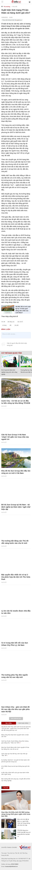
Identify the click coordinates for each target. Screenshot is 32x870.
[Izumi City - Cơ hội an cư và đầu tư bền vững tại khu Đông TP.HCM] (16, 388)
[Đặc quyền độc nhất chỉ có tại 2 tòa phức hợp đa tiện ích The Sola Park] (16, 562)
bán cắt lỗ (20, 321)
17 (19, 743)
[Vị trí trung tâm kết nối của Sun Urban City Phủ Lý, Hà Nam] (16, 630)
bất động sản (11, 321)
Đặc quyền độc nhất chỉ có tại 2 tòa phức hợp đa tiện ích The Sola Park (15, 577)
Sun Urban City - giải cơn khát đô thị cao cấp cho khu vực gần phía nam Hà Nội (15, 709)
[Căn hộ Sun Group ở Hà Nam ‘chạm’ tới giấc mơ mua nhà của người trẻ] (16, 422)
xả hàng (4, 325)
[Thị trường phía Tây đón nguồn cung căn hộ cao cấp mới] (16, 662)
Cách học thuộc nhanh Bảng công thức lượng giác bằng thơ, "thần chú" (14, 742)
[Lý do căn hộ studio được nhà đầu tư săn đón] (16, 598)
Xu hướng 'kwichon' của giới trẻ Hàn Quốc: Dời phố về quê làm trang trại (15, 761)
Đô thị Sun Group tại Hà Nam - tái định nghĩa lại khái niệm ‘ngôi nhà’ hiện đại (16, 507)
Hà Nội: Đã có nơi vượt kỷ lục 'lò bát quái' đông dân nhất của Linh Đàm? (23, 310)
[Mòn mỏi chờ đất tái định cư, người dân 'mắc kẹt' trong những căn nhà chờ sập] (8, 823)
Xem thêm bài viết (16, 718)
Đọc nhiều (9, 723)
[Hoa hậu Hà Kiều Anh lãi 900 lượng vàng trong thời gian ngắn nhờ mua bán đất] (16, 800)
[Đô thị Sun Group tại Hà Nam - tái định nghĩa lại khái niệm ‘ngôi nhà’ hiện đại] (16, 492)
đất (10, 325)
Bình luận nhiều (23, 723)
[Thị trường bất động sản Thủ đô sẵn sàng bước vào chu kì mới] (16, 528)
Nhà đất (14, 6)
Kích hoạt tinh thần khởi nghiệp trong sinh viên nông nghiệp (9, 372)
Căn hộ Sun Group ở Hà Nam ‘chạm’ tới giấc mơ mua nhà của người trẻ (15, 437)
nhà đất (16, 325)
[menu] (2, 2)
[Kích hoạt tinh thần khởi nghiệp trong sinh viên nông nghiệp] (10, 361)
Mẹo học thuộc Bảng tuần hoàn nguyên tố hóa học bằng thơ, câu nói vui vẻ (15, 748)
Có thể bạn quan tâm (11, 353)
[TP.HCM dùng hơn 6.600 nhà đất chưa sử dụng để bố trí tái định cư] (8, 834)
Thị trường (7, 6)
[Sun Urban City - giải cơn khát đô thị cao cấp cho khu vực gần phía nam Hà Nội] (16, 694)
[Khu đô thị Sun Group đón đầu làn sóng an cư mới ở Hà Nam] (16, 458)
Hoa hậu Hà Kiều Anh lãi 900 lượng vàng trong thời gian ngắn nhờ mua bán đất (15, 814)
